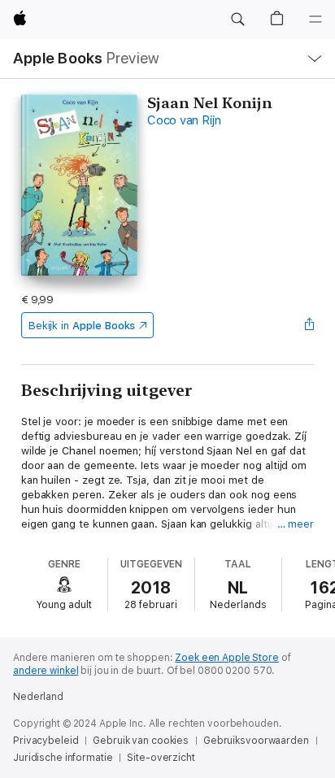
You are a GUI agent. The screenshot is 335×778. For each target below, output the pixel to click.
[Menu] (315, 19)
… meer (296, 524)
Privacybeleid (45, 740)
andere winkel (45, 670)
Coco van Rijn (184, 120)
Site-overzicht (160, 757)
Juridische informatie (62, 757)
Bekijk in (82, 325)
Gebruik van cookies (141, 740)
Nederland (38, 696)
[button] (237, 19)
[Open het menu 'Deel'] (309, 325)
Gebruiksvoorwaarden (256, 740)
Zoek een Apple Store (227, 657)
